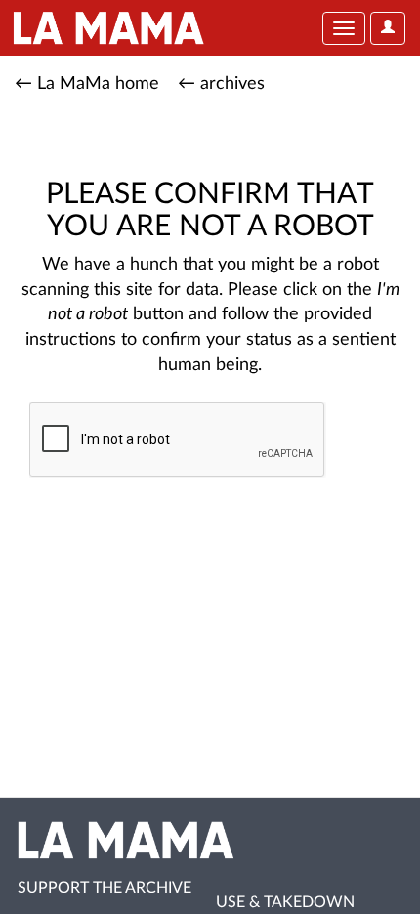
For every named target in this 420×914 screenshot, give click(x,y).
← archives (221, 84)
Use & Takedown (285, 902)
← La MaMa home (87, 84)
